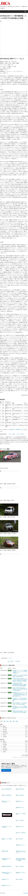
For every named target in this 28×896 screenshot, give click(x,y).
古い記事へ (18, 661)
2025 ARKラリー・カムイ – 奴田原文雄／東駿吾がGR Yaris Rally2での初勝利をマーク (20, 707)
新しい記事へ (10, 661)
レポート (10, 658)
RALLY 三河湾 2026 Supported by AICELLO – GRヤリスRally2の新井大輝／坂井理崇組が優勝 (20, 689)
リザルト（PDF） (11, 434)
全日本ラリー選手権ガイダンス (17, 429)
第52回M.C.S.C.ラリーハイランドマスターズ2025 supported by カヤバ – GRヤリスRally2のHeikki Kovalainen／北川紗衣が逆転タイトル (20, 694)
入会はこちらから (6, 770)
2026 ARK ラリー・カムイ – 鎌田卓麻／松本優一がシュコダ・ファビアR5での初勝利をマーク (20, 671)
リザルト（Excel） (20, 434)
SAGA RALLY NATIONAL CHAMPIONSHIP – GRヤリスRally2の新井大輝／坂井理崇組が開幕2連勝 (20, 684)
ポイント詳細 (24, 755)
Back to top (26, 893)
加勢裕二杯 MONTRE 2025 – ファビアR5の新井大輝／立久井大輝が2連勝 (20, 711)
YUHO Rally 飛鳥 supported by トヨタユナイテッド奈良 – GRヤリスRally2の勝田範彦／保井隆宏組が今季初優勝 (20, 680)
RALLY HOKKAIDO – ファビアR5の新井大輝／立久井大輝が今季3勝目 (20, 703)
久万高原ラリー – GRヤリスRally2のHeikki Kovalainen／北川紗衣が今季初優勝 (20, 699)
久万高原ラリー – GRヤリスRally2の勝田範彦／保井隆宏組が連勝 (20, 675)
